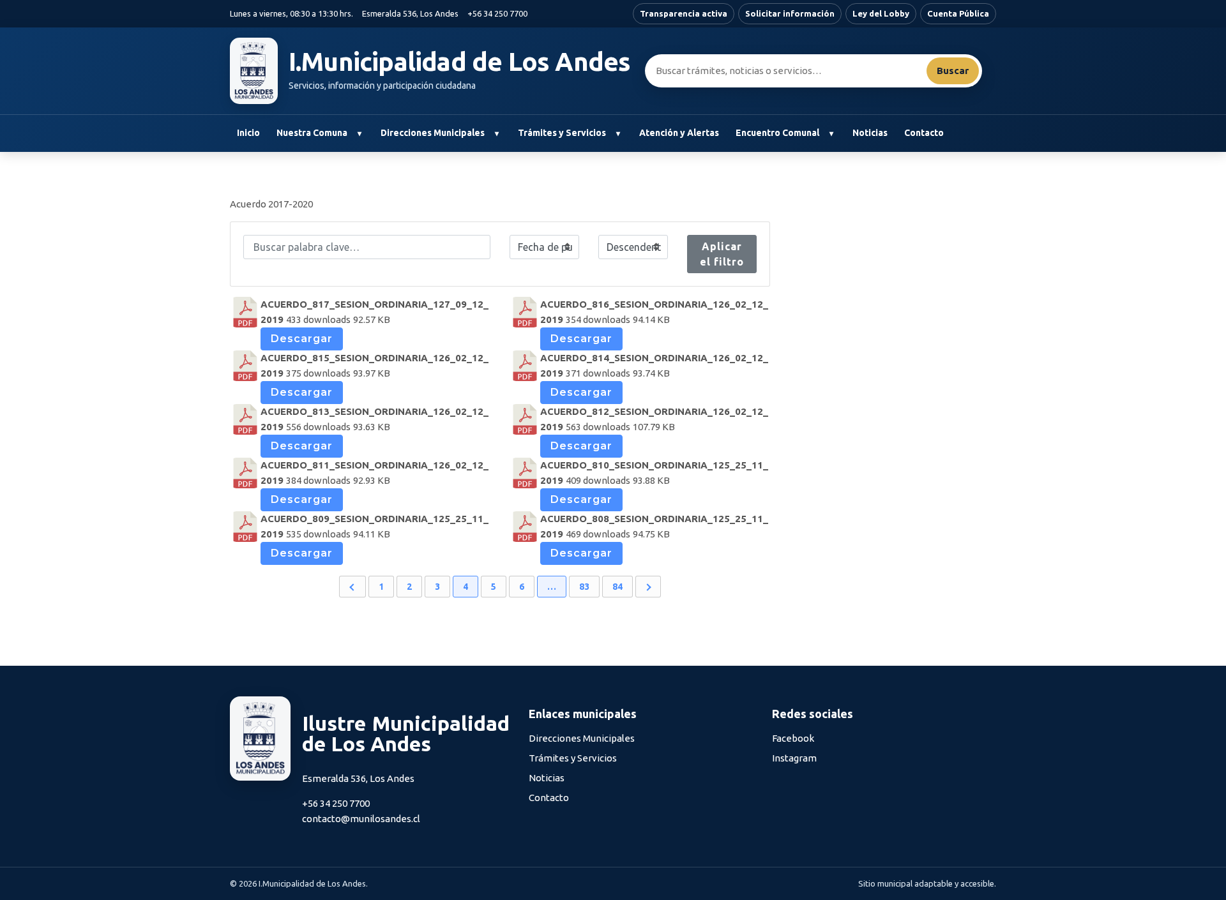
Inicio (248, 133)
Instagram (794, 758)
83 (584, 586)
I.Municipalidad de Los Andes (460, 62)
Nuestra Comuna (311, 133)
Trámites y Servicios (562, 133)
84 (617, 586)
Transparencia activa (683, 13)
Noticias (870, 133)
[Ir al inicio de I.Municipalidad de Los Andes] (254, 71)
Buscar (953, 70)
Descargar (302, 339)
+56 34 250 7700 (497, 13)
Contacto (924, 133)
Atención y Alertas (679, 133)
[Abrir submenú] (359, 133)
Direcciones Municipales (433, 133)
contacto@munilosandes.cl (361, 818)
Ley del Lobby (880, 13)
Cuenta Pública (958, 13)
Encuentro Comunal (777, 133)
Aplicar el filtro (722, 254)
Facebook (793, 738)
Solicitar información (790, 13)
